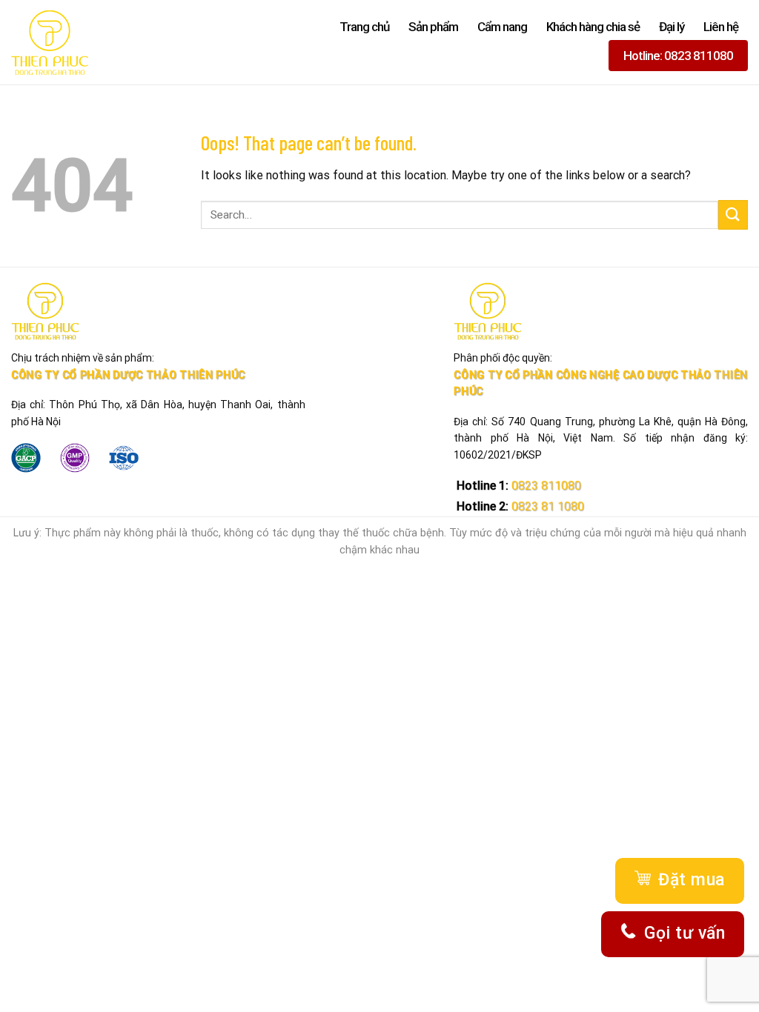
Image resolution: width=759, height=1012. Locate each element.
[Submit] (733, 214)
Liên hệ (720, 26)
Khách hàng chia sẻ (593, 26)
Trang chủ (364, 26)
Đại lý (671, 26)
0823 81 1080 (546, 506)
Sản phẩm (433, 26)
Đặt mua (691, 880)
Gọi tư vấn (684, 933)
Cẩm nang (502, 26)
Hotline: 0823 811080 (678, 55)
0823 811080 (544, 486)
